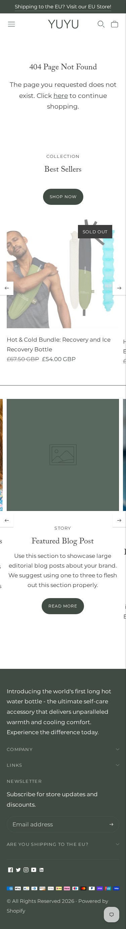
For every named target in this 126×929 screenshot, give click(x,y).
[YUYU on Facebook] (10, 870)
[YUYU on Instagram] (26, 870)
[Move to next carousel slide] (119, 288)
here (60, 96)
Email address (31, 817)
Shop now (63, 196)
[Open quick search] (101, 24)
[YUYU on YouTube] (33, 870)
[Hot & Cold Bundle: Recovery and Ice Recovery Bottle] (63, 273)
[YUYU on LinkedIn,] (41, 870)
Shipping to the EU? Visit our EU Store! (63, 6)
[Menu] (11, 24)
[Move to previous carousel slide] (6, 288)
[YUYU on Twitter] (18, 870)
